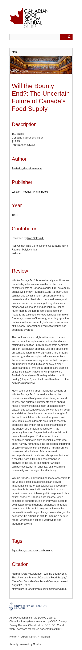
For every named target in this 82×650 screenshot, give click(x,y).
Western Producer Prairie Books (30, 191)
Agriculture (18, 550)
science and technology (39, 550)
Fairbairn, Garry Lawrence (27, 168)
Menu (15, 51)
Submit (69, 37)
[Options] (63, 37)
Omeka (37, 644)
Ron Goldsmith (35, 238)
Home (13, 636)
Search (45, 636)
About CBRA (29, 636)
